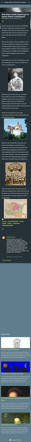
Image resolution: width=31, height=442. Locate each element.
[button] (2, 21)
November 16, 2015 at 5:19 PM (14, 256)
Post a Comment (6, 260)
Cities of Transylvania (13, 221)
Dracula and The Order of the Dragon (10, 349)
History (21, 221)
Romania (4, 223)
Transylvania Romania (7, 225)
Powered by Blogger (16, 440)
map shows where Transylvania (14, 188)
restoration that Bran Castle (10, 115)
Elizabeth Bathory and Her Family (9, 424)
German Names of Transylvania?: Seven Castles (12, 373)
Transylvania (16, 223)
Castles (4, 221)
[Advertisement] (15, 280)
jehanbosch (10, 237)
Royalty (10, 223)
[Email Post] (2, 219)
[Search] (29, 2)
